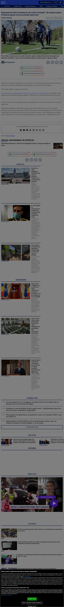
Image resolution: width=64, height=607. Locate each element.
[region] (32, 588)
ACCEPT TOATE (32, 598)
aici (49, 581)
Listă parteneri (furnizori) (6, 595)
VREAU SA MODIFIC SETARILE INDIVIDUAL (32, 602)
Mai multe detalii (27, 576)
